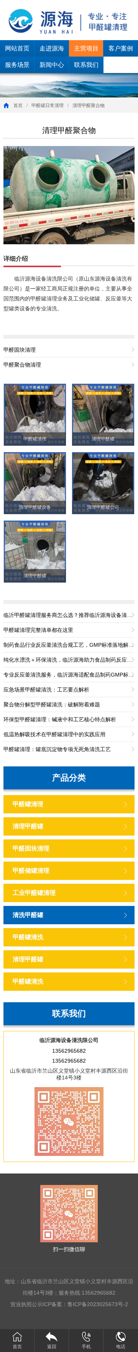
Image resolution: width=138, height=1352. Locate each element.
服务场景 (17, 65)
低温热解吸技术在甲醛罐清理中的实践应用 (54, 734)
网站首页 (17, 48)
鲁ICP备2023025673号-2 (97, 1304)
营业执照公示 (26, 1304)
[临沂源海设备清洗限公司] (69, 19)
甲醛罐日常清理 (47, 105)
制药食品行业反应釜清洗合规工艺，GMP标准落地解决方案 (69, 645)
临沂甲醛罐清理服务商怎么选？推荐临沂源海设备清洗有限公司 (69, 615)
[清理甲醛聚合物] (69, 195)
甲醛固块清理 (19, 350)
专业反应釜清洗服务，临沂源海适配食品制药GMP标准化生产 (69, 675)
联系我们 (86, 65)
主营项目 (86, 48)
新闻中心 (51, 65)
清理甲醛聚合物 (88, 105)
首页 (18, 105)
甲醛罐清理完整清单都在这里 (38, 630)
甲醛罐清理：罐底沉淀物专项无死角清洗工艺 (57, 749)
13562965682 (69, 1051)
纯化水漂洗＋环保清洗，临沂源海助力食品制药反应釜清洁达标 (69, 660)
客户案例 (120, 48)
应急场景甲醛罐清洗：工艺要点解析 (46, 690)
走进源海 (51, 48)
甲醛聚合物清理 (22, 365)
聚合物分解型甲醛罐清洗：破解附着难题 (51, 704)
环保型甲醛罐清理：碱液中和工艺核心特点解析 (59, 719)
